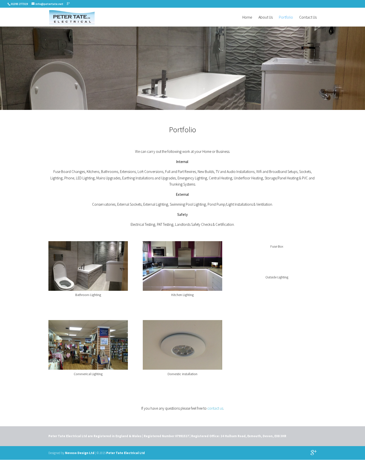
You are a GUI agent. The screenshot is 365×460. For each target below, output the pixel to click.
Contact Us (308, 17)
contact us (215, 408)
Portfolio (286, 17)
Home (247, 17)
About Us (265, 17)
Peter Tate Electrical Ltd (125, 453)
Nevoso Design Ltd (79, 453)
